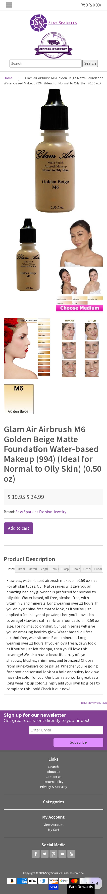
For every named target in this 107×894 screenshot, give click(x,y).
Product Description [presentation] (98, 569)
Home (8, 78)
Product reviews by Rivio (93, 702)
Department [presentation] (87, 569)
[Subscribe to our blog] (71, 854)
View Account (53, 824)
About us (53, 771)
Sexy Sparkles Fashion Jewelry (40, 511)
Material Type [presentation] (33, 569)
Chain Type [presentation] (76, 569)
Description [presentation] (11, 569)
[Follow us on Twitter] (45, 854)
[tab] (9, 568)
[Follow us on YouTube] (62, 854)
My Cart (53, 829)
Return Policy (53, 781)
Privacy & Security (53, 786)
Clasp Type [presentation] (65, 569)
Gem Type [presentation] (54, 569)
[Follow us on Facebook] (36, 854)
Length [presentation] (44, 569)
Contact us (53, 776)
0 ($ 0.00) (93, 5)
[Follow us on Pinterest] (53, 854)
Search (53, 766)
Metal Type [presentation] (22, 569)
